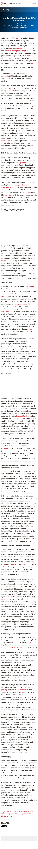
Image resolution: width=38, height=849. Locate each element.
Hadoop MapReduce (23, 416)
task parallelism (19, 309)
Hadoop (24, 812)
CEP (7, 812)
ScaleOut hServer (7, 187)
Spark (11, 48)
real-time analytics (18, 814)
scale (3, 131)
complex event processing (14, 51)
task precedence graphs (14, 647)
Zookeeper (5, 448)
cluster (10, 88)
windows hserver (7, 816)
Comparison (21, 25)
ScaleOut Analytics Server (17, 185)
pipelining (5, 311)
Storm (32, 48)
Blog (7, 10)
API (27, 192)
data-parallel (21, 163)
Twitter (15, 294)
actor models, (23, 690)
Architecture (12, 25)
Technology (23, 27)
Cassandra (25, 564)
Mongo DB (15, 564)
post (18, 38)
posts (3, 599)
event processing (20, 304)
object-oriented (10, 91)
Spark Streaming (21, 48)
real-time (8, 195)
